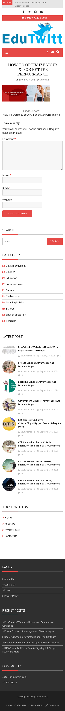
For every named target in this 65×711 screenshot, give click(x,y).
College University (16, 265)
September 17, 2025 (48, 390)
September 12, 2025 (48, 489)
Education (11, 278)
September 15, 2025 (49, 431)
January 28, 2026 (47, 355)
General (10, 290)
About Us (10, 523)
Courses (10, 271)
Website (7, 199)
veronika (44, 79)
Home (8, 517)
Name (6, 175)
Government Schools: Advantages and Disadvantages (31, 642)
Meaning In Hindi (15, 302)
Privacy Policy (12, 529)
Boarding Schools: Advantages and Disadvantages (30, 637)
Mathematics (13, 296)
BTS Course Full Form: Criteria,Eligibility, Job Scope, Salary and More (40, 423)
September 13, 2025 (48, 470)
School (10, 308)
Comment (9, 139)
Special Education (16, 314)
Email (6, 187)
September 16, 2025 (49, 409)
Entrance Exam (14, 284)
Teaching (11, 320)
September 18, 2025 (49, 371)
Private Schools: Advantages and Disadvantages (29, 631)
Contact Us (11, 535)
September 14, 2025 (49, 451)
